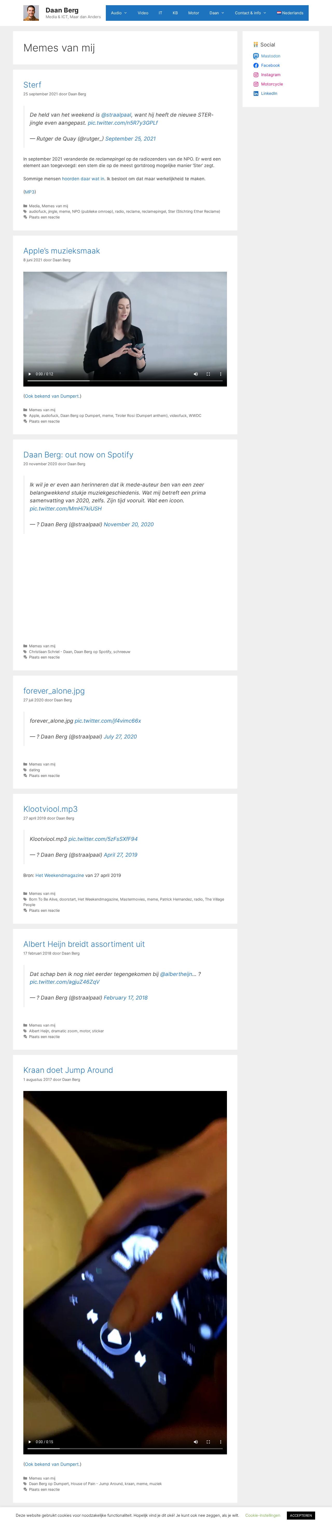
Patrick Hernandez (176, 899)
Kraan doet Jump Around (68, 1070)
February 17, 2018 (126, 997)
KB (175, 12)
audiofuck (37, 211)
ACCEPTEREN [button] (301, 1515)
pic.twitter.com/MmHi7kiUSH (66, 508)
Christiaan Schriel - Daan (50, 651)
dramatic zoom (64, 1031)
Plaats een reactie (44, 217)
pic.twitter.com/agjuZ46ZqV (65, 982)
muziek (155, 1483)
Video (143, 12)
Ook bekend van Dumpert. (52, 396)
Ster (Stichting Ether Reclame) (194, 211)
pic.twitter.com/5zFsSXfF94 (103, 839)
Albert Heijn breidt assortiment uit (84, 944)
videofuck (178, 415)
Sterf (32, 84)
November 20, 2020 (129, 524)
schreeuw (121, 651)
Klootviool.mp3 (50, 809)
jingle (52, 211)
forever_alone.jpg (54, 690)
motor (85, 1031)
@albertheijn (176, 974)
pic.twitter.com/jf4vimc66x (108, 720)
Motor (193, 12)
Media (34, 206)
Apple (34, 415)
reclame (133, 211)
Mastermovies (132, 899)
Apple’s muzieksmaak (61, 250)
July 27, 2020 (120, 736)
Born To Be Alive (43, 899)
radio (119, 211)
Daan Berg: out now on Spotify (78, 454)
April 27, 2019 (120, 854)
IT (160, 12)
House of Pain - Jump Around (97, 1483)
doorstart (67, 899)
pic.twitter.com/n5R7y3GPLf (123, 122)
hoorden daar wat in (83, 178)
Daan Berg (62, 10)
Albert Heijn (39, 1031)
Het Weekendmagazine (60, 875)
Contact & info (248, 12)
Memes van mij (55, 206)
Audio (116, 12)
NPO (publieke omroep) (92, 211)
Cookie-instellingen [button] (262, 1515)
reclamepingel (154, 211)
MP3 (29, 192)
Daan (214, 12)
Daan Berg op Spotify (92, 651)
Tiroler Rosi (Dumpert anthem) (141, 415)
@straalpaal (116, 114)
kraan (129, 1483)
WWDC (195, 415)
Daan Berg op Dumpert (80, 415)
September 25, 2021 (130, 138)
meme (64, 211)
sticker (98, 1031)
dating (34, 770)
